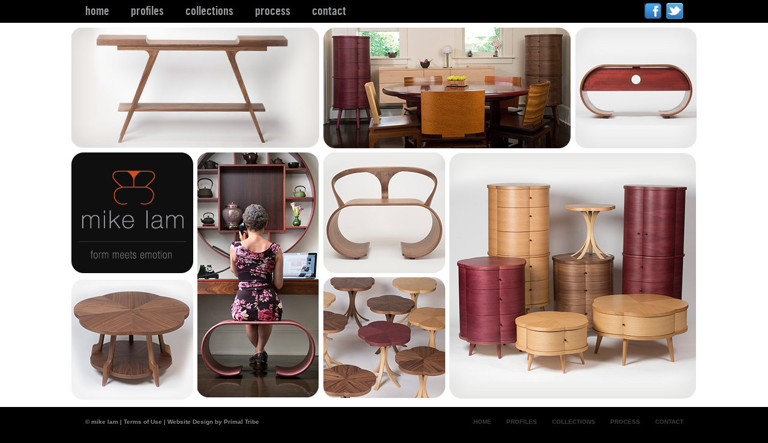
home (97, 11)
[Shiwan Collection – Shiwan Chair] (386, 274)
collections (209, 11)
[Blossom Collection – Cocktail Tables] (386, 399)
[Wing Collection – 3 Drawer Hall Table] (197, 149)
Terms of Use (143, 421)
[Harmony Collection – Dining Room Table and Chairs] (449, 149)
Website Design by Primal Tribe (213, 421)
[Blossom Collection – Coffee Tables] (134, 397)
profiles (147, 11)
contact (329, 11)
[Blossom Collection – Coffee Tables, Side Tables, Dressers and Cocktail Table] (573, 395)
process (272, 11)
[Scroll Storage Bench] (636, 145)
